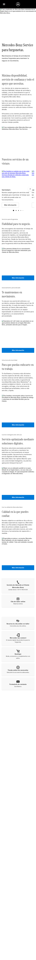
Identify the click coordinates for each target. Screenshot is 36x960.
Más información (18, 278)
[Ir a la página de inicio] (18, 4)
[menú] (4, 4)
